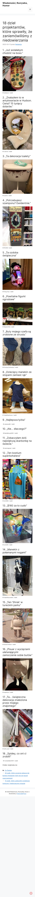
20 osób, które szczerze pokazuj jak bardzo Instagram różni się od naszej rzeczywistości (16, 775)
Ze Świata (8, 770)
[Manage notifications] (31, 893)
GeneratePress (21, 793)
